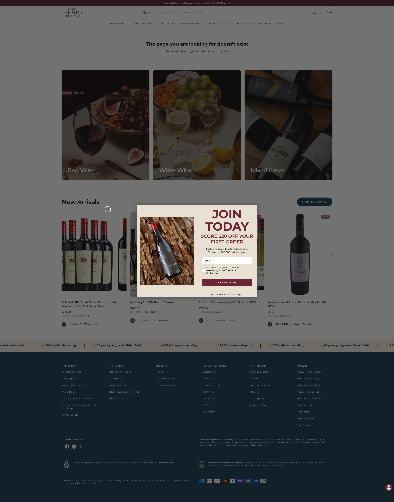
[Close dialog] (108, 209)
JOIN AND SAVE (227, 282)
